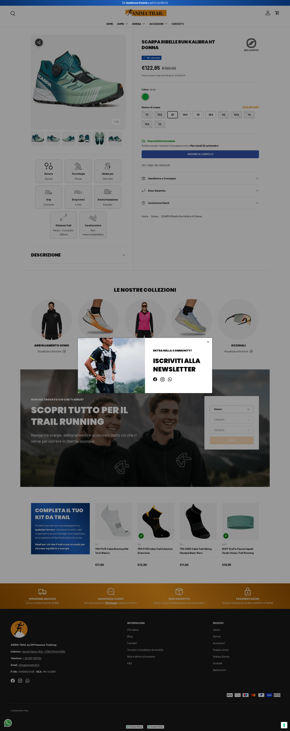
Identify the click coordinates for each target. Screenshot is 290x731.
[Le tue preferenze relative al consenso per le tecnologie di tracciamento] (284, 725)
